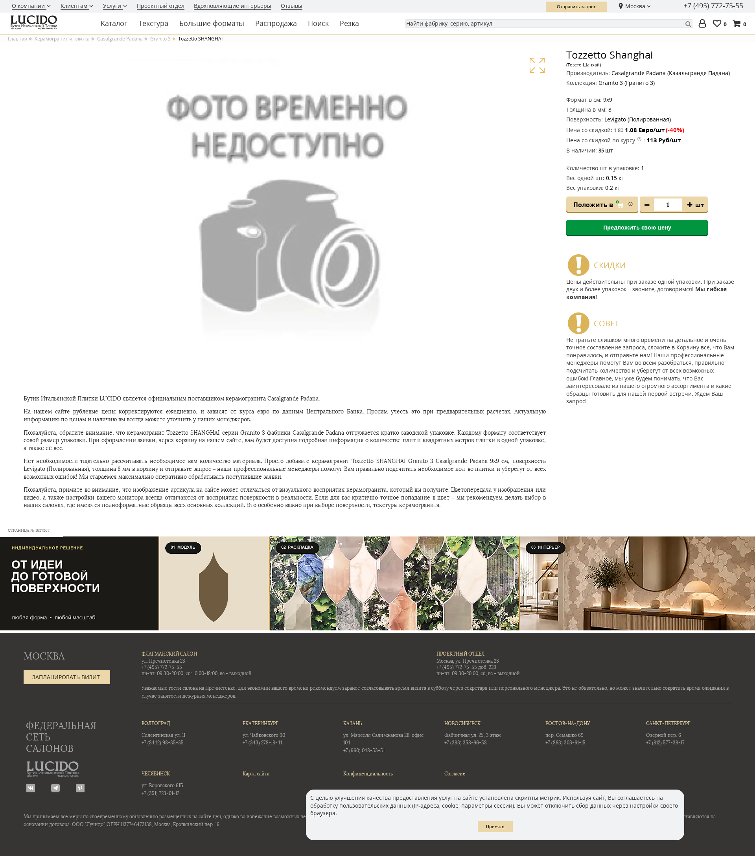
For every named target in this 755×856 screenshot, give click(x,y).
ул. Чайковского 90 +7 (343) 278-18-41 (264, 733)
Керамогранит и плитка (62, 39)
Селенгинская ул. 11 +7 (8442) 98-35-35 (163, 733)
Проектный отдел (160, 5)
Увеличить (537, 65)
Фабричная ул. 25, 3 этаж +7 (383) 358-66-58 (472, 733)
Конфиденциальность (368, 774)
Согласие (455, 774)
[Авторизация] (704, 24)
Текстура (153, 23)
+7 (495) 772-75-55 (713, 6)
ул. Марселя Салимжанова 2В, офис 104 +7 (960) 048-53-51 (383, 737)
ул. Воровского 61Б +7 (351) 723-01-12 (162, 783)
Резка (349, 23)
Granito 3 (160, 39)
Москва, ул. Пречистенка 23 (467, 661)
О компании (29, 5)
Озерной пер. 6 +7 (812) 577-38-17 (668, 733)
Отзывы (291, 5)
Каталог (114, 23)
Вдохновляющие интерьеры (232, 5)
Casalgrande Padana (120, 39)
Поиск (318, 23)
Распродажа (276, 23)
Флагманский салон (169, 654)
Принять (495, 826)
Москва (635, 6)
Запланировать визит (66, 677)
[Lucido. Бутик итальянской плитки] (49, 22)
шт (699, 205)
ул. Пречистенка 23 (163, 661)
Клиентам (75, 5)
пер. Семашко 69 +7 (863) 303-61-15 (567, 733)
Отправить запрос (576, 6)
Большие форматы (211, 23)
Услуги (113, 5)
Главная (17, 39)
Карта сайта (256, 774)
